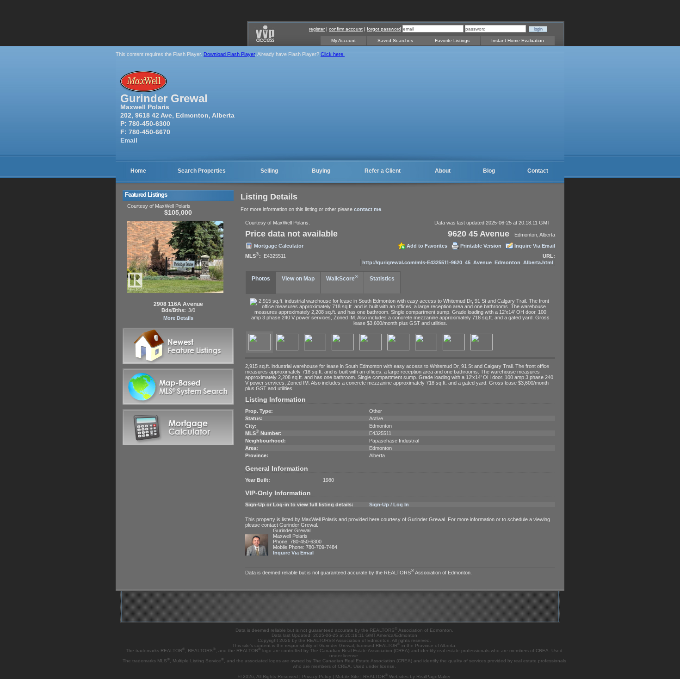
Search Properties (202, 171)
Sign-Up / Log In (389, 504)
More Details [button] (178, 318)
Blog (489, 171)
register (317, 28)
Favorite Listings (452, 40)
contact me (367, 209)
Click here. (333, 54)
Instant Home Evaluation (517, 40)
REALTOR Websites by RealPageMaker (407, 676)
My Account (343, 40)
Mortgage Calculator (278, 246)
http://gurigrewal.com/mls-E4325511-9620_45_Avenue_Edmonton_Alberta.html (457, 262)
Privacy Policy (316, 676)
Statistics (382, 278)
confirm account (346, 28)
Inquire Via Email (534, 246)
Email (128, 140)
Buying (321, 171)
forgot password (384, 28)
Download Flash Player (229, 54)
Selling (269, 171)
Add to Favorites (427, 246)
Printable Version (480, 246)
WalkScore (342, 278)
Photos (261, 278)
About (443, 171)
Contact (537, 171)
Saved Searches (395, 40)
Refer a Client (383, 171)
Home (138, 171)
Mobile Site (347, 676)
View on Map (298, 278)
